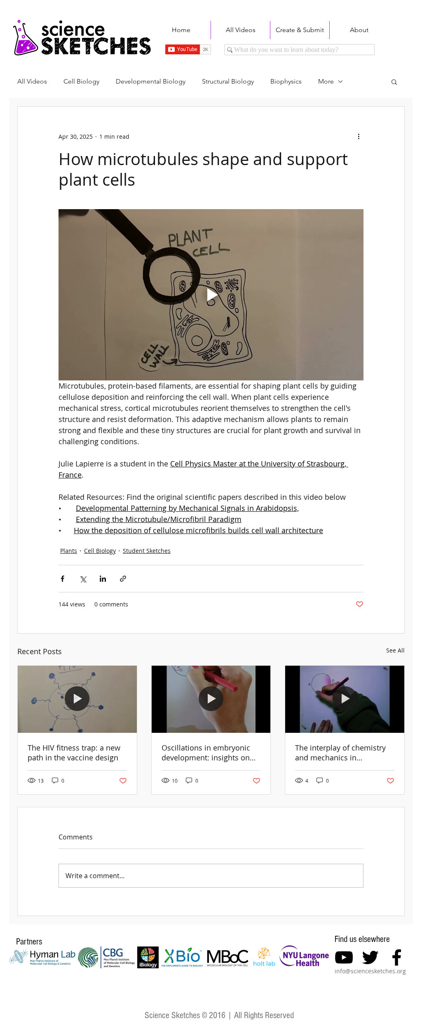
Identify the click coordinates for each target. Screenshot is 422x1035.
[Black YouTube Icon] (344, 957)
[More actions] (358, 136)
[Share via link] (123, 579)
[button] (394, 81)
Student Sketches (147, 551)
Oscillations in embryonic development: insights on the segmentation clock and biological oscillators (210, 752)
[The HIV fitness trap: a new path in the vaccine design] (77, 699)
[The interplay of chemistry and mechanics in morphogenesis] (344, 699)
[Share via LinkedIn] (103, 579)
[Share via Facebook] (62, 579)
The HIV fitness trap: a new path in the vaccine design (74, 752)
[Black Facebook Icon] (397, 957)
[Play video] (211, 294)
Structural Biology (228, 81)
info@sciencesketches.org (370, 971)
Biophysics (286, 81)
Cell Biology (81, 81)
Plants (68, 551)
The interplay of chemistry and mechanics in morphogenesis (340, 752)
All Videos (32, 81)
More (326, 81)
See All (395, 650)
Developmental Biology (150, 81)
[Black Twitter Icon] (370, 957)
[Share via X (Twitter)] (83, 579)
